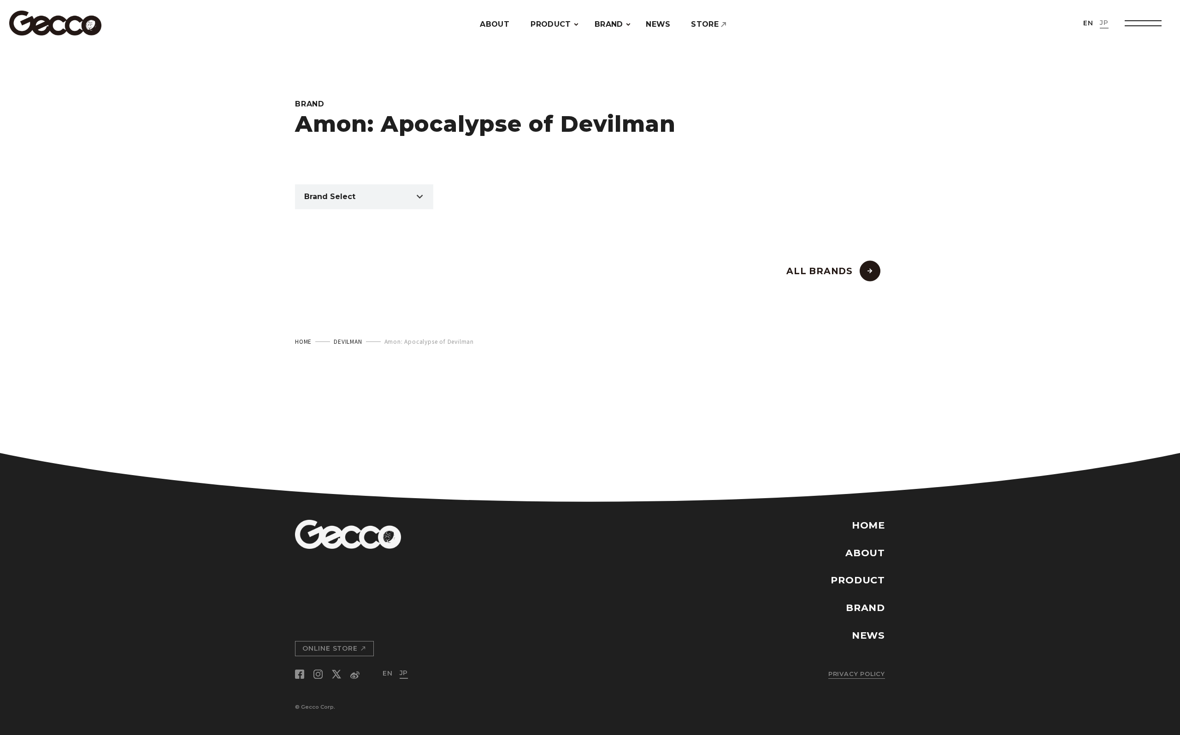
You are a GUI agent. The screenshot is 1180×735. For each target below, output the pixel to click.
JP (1104, 22)
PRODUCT (551, 24)
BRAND (609, 24)
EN (1088, 23)
